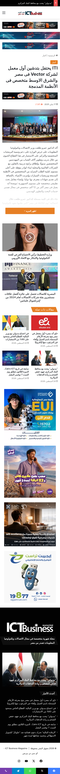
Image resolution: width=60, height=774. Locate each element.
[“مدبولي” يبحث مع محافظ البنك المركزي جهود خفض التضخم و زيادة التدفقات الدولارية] (44, 358)
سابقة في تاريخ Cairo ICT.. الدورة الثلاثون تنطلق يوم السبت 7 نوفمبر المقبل (16, 371)
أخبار (44, 55)
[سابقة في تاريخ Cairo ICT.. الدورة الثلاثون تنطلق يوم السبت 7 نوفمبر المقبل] (15, 358)
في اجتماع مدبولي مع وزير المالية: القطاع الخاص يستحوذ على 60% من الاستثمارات (16, 336)
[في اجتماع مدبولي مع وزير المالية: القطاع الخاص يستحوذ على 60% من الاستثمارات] (15, 322)
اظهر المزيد (30, 211)
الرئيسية (52, 55)
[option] (30, 670)
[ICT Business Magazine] (30, 13)
